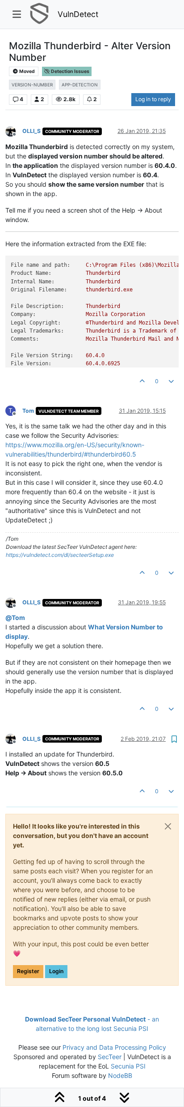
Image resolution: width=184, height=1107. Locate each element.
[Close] (168, 826)
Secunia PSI (128, 1066)
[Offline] (13, 131)
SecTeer (109, 1056)
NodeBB (120, 1075)
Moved (26, 71)
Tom (28, 410)
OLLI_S (31, 131)
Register (28, 971)
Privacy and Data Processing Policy (114, 1047)
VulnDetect (78, 14)
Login (56, 971)
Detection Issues (69, 71)
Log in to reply (153, 99)
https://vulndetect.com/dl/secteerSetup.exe (60, 554)
